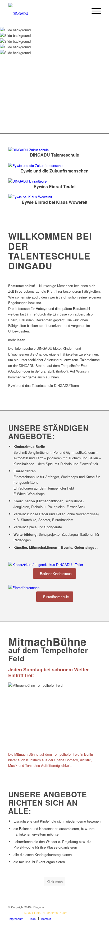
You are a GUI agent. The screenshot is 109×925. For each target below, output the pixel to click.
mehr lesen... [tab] (18, 339)
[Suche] (81, 10)
